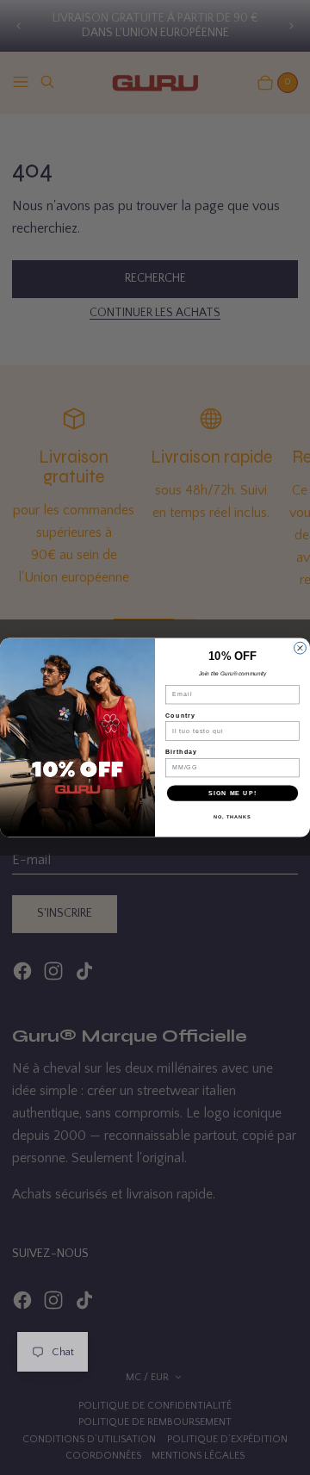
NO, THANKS (232, 816)
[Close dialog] (300, 648)
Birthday (181, 752)
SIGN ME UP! (232, 792)
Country (180, 715)
